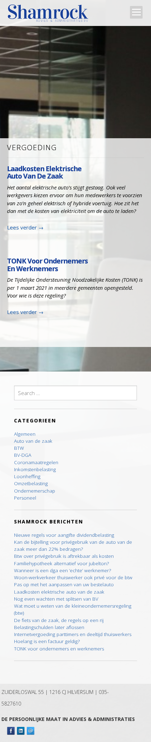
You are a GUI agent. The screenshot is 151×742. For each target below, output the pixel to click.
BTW (19, 448)
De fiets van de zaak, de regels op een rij (59, 620)
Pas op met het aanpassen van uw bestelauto (64, 584)
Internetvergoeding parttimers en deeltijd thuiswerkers (72, 634)
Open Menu (136, 12)
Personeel (25, 498)
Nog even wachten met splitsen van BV (56, 599)
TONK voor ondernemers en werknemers (47, 264)
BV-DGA (22, 455)
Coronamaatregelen (36, 462)
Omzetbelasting (31, 483)
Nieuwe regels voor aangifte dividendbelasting (64, 535)
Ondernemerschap (34, 491)
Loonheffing (27, 476)
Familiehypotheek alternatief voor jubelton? (61, 563)
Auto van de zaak (33, 441)
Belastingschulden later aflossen (49, 627)
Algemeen (24, 434)
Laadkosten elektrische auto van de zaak (44, 172)
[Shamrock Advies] (50, 15)
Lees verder (25, 227)
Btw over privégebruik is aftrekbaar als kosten (64, 556)
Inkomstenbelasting (35, 469)
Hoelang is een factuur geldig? (47, 641)
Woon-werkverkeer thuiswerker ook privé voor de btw (73, 577)
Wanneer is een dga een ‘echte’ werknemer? (62, 570)
